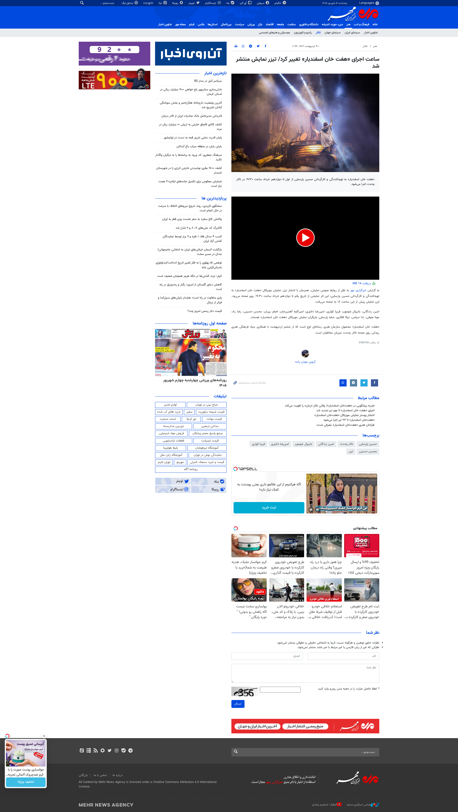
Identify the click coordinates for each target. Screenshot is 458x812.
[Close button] (44, 736)
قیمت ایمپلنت (210, 440)
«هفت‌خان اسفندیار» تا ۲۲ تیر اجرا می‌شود (349, 420)
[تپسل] (235, 469)
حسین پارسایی (368, 444)
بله (228, 3)
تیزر (351, 451)
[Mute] (318, 510)
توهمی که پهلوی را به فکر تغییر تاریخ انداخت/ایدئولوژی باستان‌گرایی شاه (189, 265)
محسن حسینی (368, 451)
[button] (305, 237)
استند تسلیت (168, 419)
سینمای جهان (333, 32)
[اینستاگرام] (117, 751)
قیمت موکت (214, 419)
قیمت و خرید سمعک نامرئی (207, 462)
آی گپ (243, 3)
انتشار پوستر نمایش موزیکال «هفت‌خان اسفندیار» (344, 415)
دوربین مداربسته (173, 426)
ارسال (237, 703)
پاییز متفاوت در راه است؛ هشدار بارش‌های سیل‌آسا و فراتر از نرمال (190, 300)
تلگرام (278, 3)
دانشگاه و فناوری (308, 24)
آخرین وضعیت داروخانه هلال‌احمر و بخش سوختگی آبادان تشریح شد (191, 105)
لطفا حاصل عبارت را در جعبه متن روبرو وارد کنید (348, 689)
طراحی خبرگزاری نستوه (359, 805)
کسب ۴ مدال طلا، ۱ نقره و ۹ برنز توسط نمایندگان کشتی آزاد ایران (192, 239)
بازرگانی (83, 775)
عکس (201, 24)
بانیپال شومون (303, 444)
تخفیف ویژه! (26, 782)
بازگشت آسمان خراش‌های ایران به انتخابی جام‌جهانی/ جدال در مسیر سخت (189, 252)
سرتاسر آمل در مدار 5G (208, 81)
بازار (260, 24)
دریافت (362, 283)
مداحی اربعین (210, 426)
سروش (261, 3)
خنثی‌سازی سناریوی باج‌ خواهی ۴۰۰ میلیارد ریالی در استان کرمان (191, 91)
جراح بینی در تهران (207, 404)
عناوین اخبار (371, 32)
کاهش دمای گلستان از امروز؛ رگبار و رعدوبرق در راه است (191, 287)
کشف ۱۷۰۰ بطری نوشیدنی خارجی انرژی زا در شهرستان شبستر (189, 170)
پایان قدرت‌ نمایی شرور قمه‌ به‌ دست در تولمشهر (193, 137)
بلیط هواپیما (170, 448)
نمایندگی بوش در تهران (208, 455)
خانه (375, 24)
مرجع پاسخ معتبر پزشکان (208, 433)
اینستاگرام (211, 3)
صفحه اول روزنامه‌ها (210, 323)
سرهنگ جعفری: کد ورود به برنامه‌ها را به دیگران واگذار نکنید (188, 157)
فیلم (191, 24)
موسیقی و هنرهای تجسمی (274, 32)
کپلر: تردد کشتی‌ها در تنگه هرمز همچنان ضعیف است (189, 276)
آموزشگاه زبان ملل (171, 455)
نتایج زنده (148, 3)
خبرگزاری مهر (358, 290)
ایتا (161, 3)
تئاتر (318, 32)
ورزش (251, 24)
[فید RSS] (96, 751)
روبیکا (175, 3)
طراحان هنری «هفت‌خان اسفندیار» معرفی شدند (345, 425)
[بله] (123, 751)
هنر (348, 24)
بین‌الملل (226, 24)
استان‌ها (213, 24)
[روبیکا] (103, 751)
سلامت (291, 24)
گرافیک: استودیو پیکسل (324, 805)
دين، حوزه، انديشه (332, 24)
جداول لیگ (128, 3)
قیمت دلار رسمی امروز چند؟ (204, 311)
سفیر (189, 412)
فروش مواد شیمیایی (171, 433)
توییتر (191, 3)
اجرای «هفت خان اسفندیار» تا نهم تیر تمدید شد (345, 410)
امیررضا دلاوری (280, 444)
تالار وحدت (346, 444)
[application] (305, 238)
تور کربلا (191, 419)
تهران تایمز (164, 462)
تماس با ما (100, 775)
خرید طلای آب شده (169, 412)
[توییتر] (110, 751)
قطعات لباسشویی (173, 440)
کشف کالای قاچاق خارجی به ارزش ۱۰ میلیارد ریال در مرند (190, 127)
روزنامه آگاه (191, 469)
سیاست (239, 24)
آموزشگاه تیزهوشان (207, 448)
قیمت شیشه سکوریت (211, 412)
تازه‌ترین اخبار (215, 73)
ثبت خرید (269, 508)
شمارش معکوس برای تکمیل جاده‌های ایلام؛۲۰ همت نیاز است (190, 183)
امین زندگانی (326, 444)
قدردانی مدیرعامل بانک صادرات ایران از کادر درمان (191, 116)
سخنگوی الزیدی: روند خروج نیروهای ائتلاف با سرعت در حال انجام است (190, 208)
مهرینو (180, 462)
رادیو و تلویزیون (303, 32)
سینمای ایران (352, 32)
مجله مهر (180, 24)
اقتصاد (270, 24)
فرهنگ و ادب (361, 24)
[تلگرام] (130, 751)
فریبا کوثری (258, 444)
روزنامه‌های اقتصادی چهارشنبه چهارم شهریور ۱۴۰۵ (193, 383)
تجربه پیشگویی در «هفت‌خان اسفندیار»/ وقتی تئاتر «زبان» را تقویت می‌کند (330, 405)
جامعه (280, 24)
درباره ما (118, 775)
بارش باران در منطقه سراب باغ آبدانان (199, 146)
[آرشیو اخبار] (89, 751)
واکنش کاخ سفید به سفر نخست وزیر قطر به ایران (192, 219)
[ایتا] (82, 751)
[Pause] (311, 510)
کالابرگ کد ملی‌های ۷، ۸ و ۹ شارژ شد (199, 228)
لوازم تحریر (170, 404)
